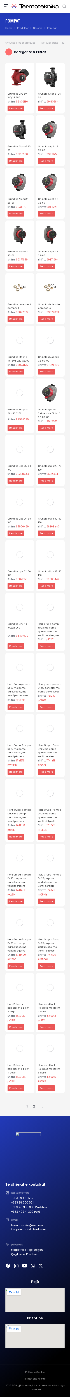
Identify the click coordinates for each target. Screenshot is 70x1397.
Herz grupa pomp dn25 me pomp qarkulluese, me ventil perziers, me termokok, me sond (49, 631)
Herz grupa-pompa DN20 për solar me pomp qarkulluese (49, 687)
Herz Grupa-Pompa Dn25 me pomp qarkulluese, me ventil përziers (19, 750)
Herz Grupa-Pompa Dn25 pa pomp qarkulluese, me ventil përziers (49, 880)
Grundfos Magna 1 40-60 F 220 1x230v (18, 358)
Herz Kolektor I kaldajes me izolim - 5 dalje (50, 1068)
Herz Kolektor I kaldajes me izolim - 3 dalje (50, 1007)
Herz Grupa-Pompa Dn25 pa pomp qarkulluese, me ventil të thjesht (19, 945)
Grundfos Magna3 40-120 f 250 (18, 411)
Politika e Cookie (35, 1372)
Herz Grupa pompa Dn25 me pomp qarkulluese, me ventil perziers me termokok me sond (19, 691)
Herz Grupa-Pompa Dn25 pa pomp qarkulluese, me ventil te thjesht (49, 945)
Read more (16, 108)
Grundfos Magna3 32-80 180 (48, 358)
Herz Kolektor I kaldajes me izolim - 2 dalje (19, 1007)
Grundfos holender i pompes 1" (19, 306)
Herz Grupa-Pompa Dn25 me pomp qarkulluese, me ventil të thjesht (49, 815)
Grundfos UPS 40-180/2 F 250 (18, 625)
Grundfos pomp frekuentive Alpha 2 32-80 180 (49, 413)
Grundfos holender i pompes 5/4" (49, 306)
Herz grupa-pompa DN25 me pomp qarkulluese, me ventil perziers (19, 815)
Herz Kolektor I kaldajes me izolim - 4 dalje (19, 1068)
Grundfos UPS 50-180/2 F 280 (18, 95)
